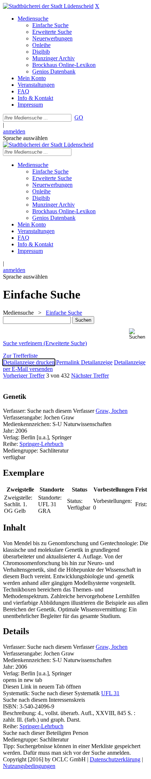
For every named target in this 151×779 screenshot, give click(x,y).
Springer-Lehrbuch (41, 444)
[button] (138, 334)
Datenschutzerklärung (115, 759)
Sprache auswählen (25, 138)
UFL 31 (110, 693)
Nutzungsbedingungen (29, 766)
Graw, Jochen (112, 411)
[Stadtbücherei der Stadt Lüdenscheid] (48, 6)
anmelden (14, 131)
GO (78, 117)
